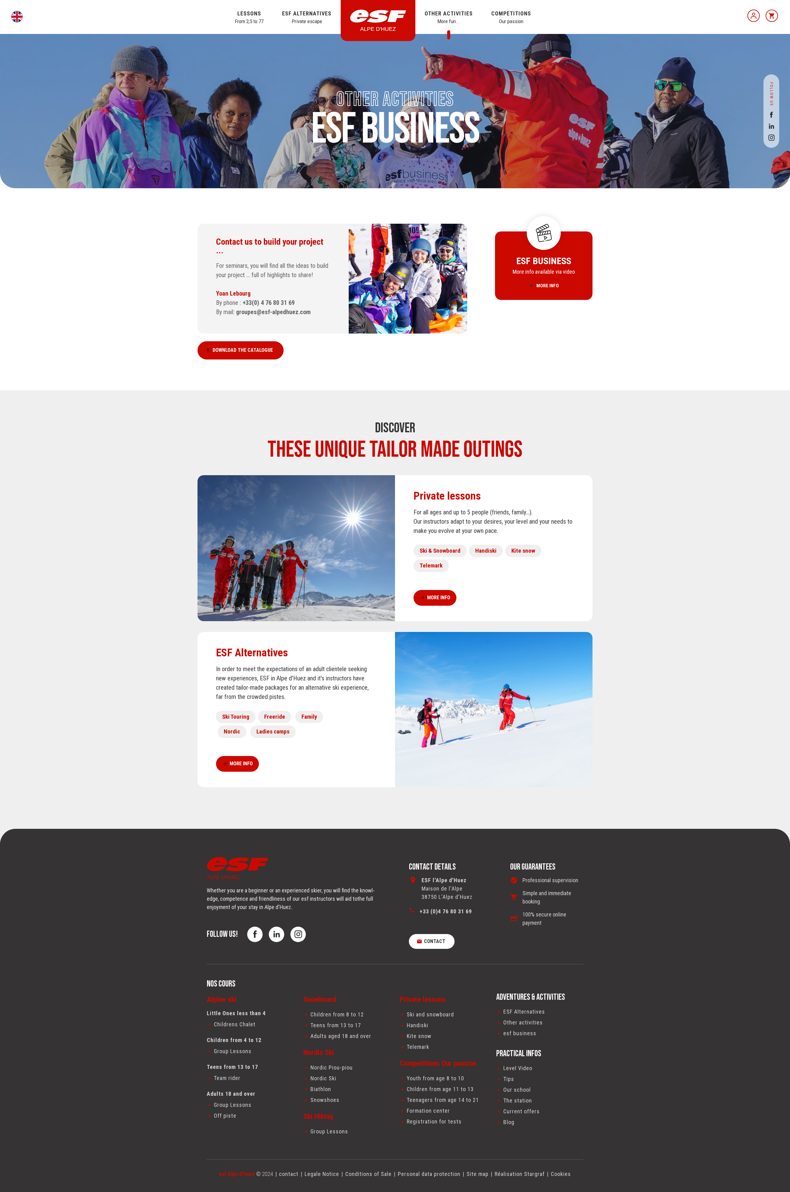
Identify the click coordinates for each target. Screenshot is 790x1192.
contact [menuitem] (288, 1174)
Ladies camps (272, 731)
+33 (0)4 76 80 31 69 (446, 911)
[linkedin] (771, 126)
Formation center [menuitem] (428, 1110)
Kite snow (523, 550)
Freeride (274, 716)
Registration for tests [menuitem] (434, 1121)
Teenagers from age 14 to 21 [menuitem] (443, 1100)
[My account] (753, 16)
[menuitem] (250, 1024)
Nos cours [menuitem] (221, 984)
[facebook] (771, 114)
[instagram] (771, 137)
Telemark (431, 565)
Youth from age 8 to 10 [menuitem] (435, 1078)
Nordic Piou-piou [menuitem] (331, 1067)
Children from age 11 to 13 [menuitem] (440, 1089)
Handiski (486, 550)
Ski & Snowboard (440, 550)
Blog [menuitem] (508, 1122)
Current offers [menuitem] (521, 1111)
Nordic (232, 731)
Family (309, 716)
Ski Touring (235, 716)
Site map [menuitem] (478, 1174)
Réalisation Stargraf (520, 1174)
